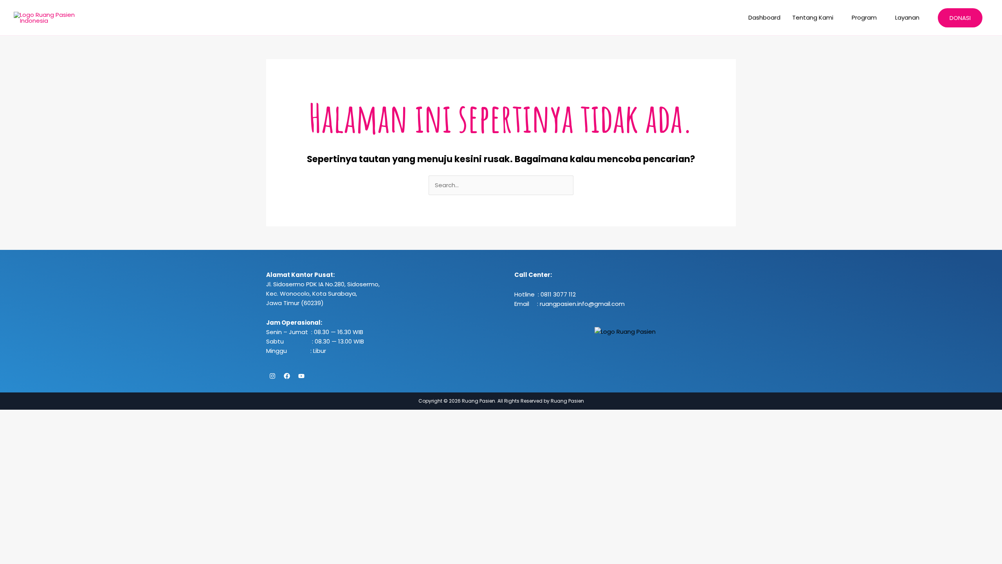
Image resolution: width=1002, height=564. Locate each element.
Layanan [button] (907, 17)
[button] (960, 17)
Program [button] (864, 17)
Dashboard (764, 17)
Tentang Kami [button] (812, 17)
